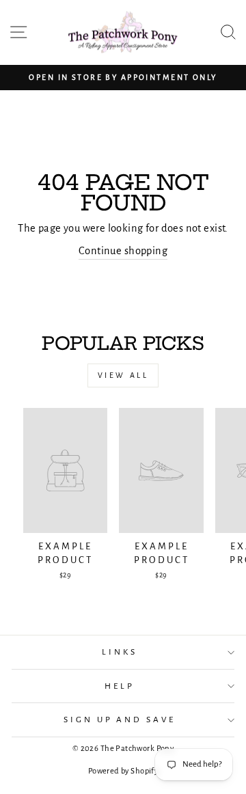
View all (123, 375)
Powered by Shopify (123, 771)
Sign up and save (120, 719)
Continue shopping (123, 250)
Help (120, 686)
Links (119, 652)
